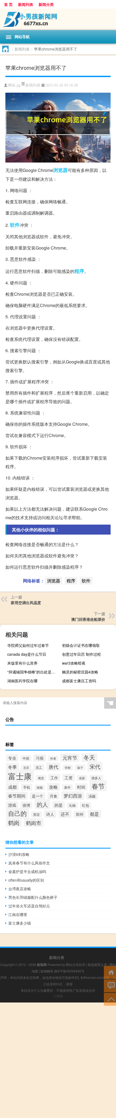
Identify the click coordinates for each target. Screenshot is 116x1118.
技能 (40, 787)
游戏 (12, 805)
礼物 (72, 805)
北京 (26, 768)
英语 (36, 814)
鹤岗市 (33, 822)
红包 (85, 805)
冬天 (89, 757)
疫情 (26, 805)
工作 (54, 777)
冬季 (12, 767)
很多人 (96, 778)
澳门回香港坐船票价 (88, 619)
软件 (15, 224)
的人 (42, 804)
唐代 (53, 766)
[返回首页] (110, 972)
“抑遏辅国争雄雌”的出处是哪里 (33, 672)
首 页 (8, 4)
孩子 (80, 767)
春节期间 (16, 796)
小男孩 (58, 996)
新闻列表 (25, 4)
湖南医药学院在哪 (22, 680)
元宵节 (70, 757)
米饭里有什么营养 (22, 663)
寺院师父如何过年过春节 (28, 645)
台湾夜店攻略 (19, 888)
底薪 (82, 778)
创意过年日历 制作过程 (81, 654)
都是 (94, 814)
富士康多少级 (19, 923)
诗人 (50, 814)
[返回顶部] (110, 999)
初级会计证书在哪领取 (81, 645)
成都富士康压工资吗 (79, 680)
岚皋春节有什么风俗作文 (29, 862)
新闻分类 (46, 4)
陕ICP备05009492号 (69, 971)
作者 (53, 758)
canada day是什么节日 (26, 654)
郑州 (79, 814)
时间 (81, 787)
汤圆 (91, 796)
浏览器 (60, 170)
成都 (12, 787)
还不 (65, 814)
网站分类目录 (75, 964)
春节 (98, 786)
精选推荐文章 (97, 964)
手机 (26, 787)
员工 (39, 767)
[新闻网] (58, 19)
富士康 (20, 775)
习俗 (40, 758)
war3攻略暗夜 (74, 663)
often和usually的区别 (26, 880)
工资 (68, 777)
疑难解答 (46, 971)
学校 (68, 768)
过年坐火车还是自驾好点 (29, 905)
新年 (67, 787)
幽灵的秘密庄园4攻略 (80, 672)
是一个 (37, 796)
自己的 (17, 813)
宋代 (95, 766)
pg (19, 85)
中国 (26, 758)
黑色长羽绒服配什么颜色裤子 (32, 897)
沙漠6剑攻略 (18, 854)
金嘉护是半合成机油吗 (27, 871)
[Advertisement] (58, 1060)
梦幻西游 (73, 795)
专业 (12, 758)
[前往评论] (110, 985)
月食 (53, 796)
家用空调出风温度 (26, 602)
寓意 (41, 778)
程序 (79, 271)
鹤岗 (13, 822)
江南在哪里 (17, 914)
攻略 (53, 787)
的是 (58, 805)
